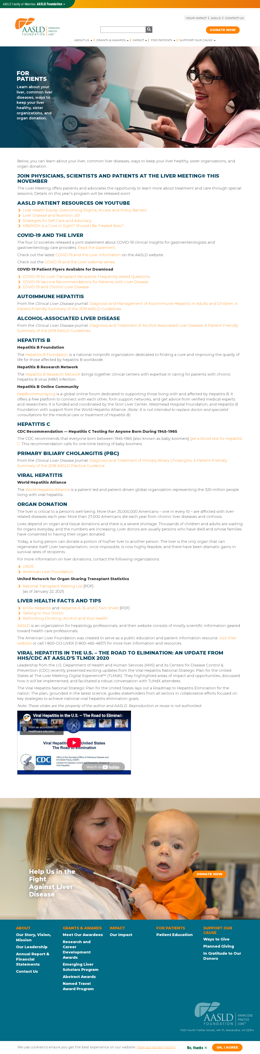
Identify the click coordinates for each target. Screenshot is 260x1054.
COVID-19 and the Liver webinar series (79, 262)
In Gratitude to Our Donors (222, 956)
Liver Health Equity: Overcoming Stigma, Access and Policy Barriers (85, 210)
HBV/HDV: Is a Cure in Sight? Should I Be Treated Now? (73, 226)
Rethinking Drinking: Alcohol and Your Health (65, 618)
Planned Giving (218, 946)
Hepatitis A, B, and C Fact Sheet (89, 608)
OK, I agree (227, 1047)
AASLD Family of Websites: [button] (32, 4)
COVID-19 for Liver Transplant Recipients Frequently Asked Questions (86, 276)
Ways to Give (216, 939)
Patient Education (174, 935)
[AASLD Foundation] (43, 27)
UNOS (28, 566)
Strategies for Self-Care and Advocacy (57, 221)
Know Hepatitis (37, 608)
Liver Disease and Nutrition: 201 (51, 215)
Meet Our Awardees (83, 935)
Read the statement (96, 247)
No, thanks (195, 1047)
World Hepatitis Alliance (47, 489)
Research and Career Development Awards (77, 950)
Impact (139, 40)
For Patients (162, 40)
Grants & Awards (111, 40)
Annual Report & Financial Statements (32, 959)
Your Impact (196, 18)
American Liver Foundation (48, 572)
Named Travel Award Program (78, 986)
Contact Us (234, 18)
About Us (82, 40)
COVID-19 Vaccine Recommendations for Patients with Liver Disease (85, 282)
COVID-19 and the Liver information (88, 255)
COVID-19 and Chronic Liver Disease (56, 287)
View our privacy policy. (156, 1047)
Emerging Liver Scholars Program (81, 967)
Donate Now (223, 30)
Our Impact (121, 935)
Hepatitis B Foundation (46, 354)
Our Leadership (32, 947)
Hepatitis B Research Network (52, 374)
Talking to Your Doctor (43, 613)
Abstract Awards (79, 977)
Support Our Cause (196, 40)
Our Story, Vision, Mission (33, 937)
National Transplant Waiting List (52, 586)
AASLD (216, 18)
